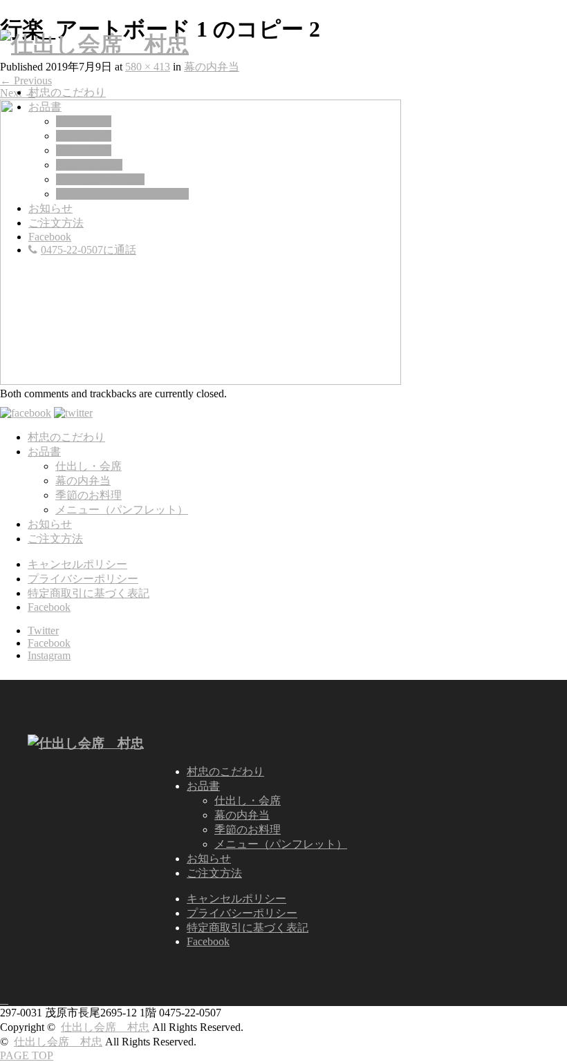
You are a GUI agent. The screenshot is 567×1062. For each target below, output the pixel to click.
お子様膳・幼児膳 (100, 179)
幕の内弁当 (83, 136)
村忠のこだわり (67, 92)
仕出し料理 (83, 150)
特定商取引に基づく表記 (88, 593)
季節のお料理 (89, 165)
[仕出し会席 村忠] (94, 44)
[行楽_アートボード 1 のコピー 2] (200, 381)
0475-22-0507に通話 (88, 250)
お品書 (45, 107)
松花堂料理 (83, 121)
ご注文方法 (56, 223)
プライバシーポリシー (83, 579)
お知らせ (50, 208)
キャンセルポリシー (77, 564)
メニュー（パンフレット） (122, 194)
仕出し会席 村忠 (105, 1027)
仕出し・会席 (88, 466)
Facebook (49, 237)
